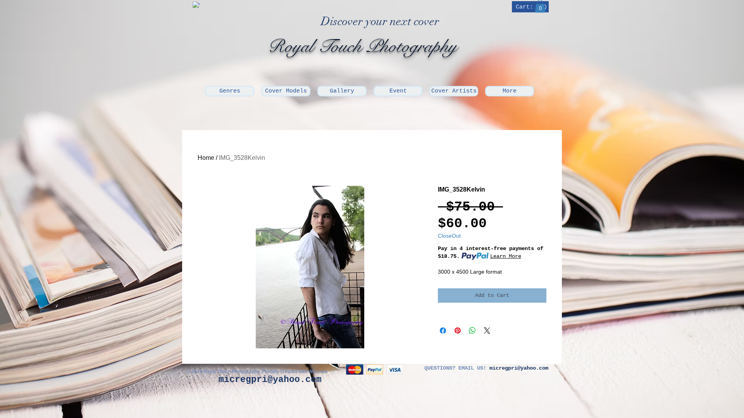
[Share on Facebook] (443, 330)
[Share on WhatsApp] (472, 330)
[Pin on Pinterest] (457, 330)
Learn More (505, 256)
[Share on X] (487, 330)
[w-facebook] (196, 5)
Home (206, 157)
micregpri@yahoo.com (270, 380)
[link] (531, 6)
